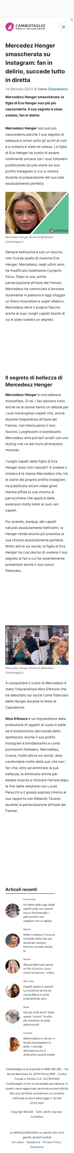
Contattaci (37, 1116)
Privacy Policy (52, 1142)
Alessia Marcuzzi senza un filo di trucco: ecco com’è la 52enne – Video (38, 968)
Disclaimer (37, 1147)
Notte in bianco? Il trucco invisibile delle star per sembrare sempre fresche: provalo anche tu (39, 943)
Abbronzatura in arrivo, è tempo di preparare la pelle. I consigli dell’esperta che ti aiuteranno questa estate (39, 1046)
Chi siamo (17, 1142)
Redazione (33, 1142)
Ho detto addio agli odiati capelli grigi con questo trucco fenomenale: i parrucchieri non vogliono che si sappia (39, 913)
